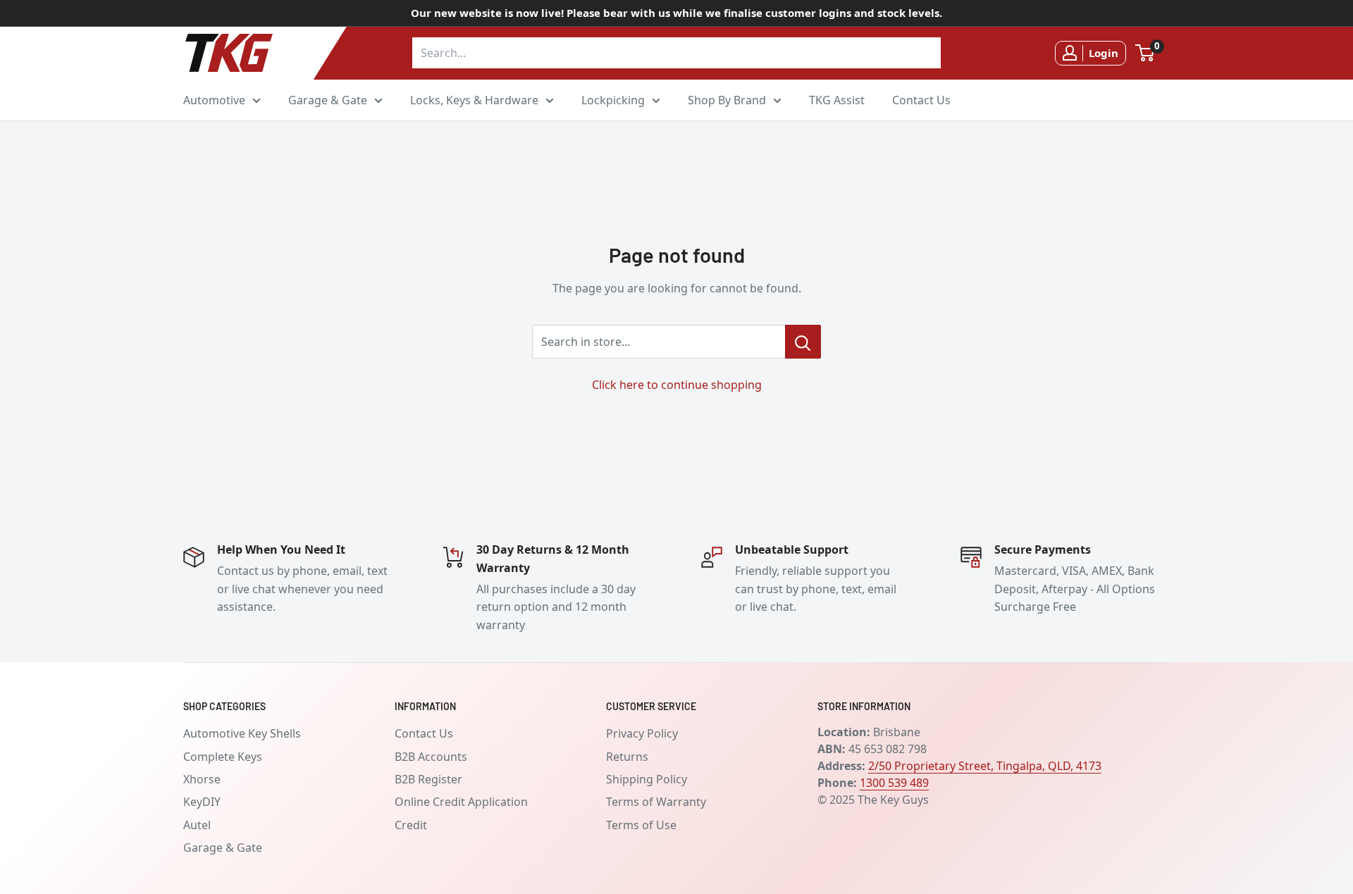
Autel (197, 825)
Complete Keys (222, 756)
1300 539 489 (894, 782)
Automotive (214, 99)
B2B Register (428, 779)
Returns (627, 756)
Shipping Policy (646, 779)
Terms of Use (641, 825)
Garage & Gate (327, 99)
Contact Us (921, 99)
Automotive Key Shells (242, 733)
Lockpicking (613, 99)
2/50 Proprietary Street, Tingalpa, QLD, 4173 (984, 766)
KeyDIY (202, 801)
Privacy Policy (642, 733)
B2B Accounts (431, 756)
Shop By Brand (727, 99)
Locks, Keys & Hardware (474, 99)
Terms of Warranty (656, 801)
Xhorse (202, 779)
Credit (411, 825)
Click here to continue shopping (677, 384)
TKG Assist (837, 99)
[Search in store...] (803, 342)
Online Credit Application (461, 801)
